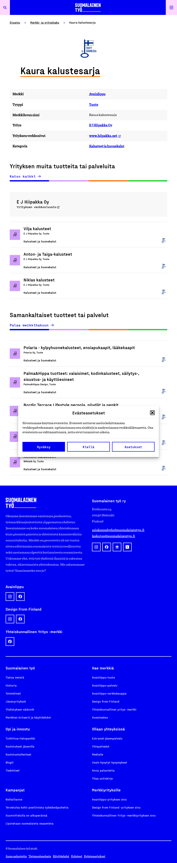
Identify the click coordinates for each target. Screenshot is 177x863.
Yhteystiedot (100, 746)
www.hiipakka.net (103, 136)
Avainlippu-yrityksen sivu (109, 799)
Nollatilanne (14, 799)
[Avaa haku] (5, 7)
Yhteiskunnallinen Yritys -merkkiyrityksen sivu (124, 815)
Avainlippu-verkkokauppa (109, 693)
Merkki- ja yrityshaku (44, 22)
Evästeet (76, 856)
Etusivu (15, 22)
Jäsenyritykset (16, 701)
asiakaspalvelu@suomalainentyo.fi (118, 530)
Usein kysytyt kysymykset (109, 762)
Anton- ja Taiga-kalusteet (48, 254)
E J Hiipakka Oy (100, 125)
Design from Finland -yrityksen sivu (116, 807)
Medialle (97, 754)
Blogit (10, 762)
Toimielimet (13, 693)
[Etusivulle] (88, 7)
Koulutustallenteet (18, 754)
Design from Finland (105, 701)
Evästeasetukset (94, 856)
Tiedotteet (13, 770)
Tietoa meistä (15, 677)
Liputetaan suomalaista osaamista (30, 823)
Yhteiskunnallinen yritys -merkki (114, 709)
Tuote (93, 105)
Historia (11, 685)
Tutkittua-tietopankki (20, 738)
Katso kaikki (23, 176)
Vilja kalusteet (37, 228)
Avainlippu (97, 94)
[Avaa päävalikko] (171, 7)
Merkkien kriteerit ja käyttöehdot (28, 717)
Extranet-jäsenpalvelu (107, 738)
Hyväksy (44, 447)
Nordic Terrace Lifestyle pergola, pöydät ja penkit (71, 404)
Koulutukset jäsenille (20, 746)
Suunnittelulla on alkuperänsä (26, 815)
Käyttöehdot (61, 856)
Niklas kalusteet (39, 279)
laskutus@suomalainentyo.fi (113, 536)
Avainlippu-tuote (103, 677)
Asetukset (133, 447)
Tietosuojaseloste (39, 856)
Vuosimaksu (100, 717)
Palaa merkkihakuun (29, 325)
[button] (152, 413)
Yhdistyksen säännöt (20, 709)
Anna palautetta (103, 770)
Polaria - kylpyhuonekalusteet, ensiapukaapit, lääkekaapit (79, 347)
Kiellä (88, 447)
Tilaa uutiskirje (102, 778)
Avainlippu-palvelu (104, 685)
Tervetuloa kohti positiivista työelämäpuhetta (37, 807)
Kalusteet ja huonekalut (106, 146)
